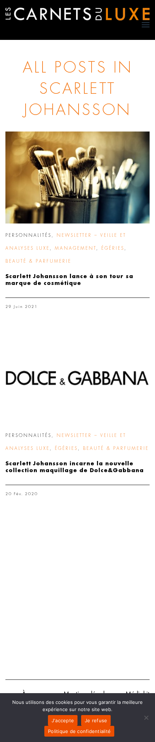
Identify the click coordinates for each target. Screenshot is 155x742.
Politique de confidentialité (79, 731)
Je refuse (96, 720)
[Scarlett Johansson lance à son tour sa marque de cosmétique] (77, 178)
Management (75, 248)
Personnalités (28, 235)
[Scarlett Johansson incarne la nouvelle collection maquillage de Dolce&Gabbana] (77, 377)
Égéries (112, 248)
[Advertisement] (77, 591)
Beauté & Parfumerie (38, 261)
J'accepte (63, 720)
